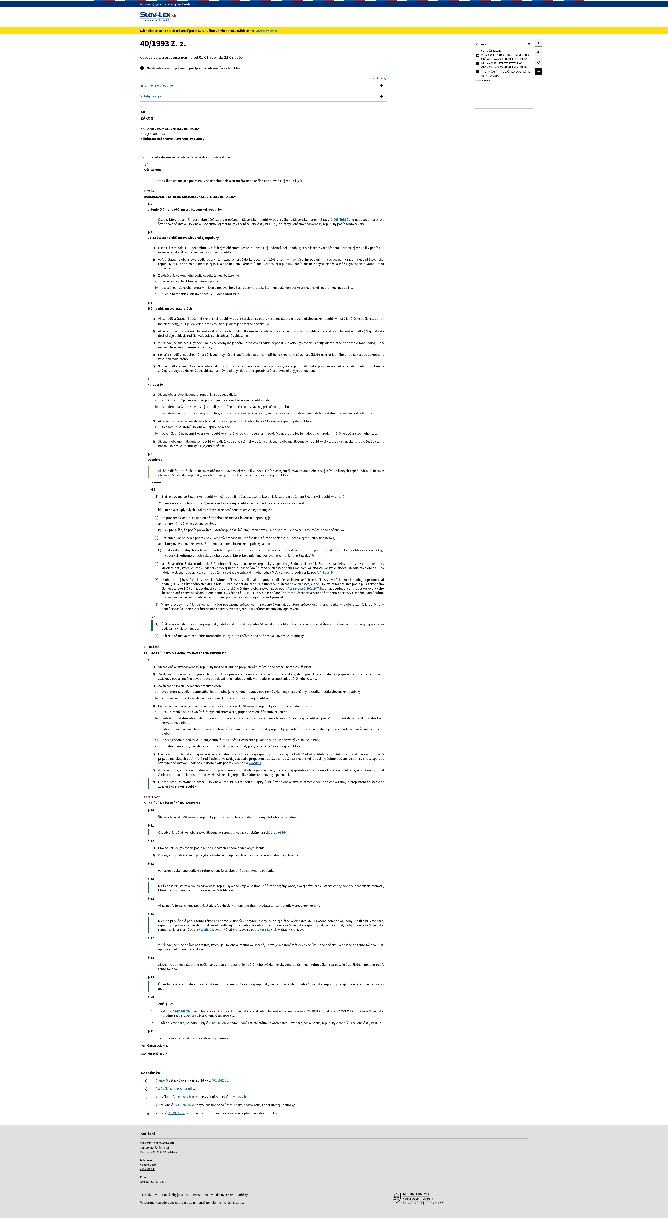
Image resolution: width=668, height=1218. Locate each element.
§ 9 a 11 (265, 929)
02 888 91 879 (148, 1164)
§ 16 (282, 832)
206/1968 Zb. (342, 219)
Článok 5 (162, 1080)
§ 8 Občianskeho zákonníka (175, 1088)
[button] (529, 44)
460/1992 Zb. (220, 1080)
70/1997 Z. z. (176, 1113)
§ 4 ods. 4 (255, 763)
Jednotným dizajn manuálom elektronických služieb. (207, 1202)
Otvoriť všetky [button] (378, 78)
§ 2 (381, 248)
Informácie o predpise (156, 85)
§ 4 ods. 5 (326, 572)
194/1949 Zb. (181, 1011)
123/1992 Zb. (183, 1105)
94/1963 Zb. (184, 1097)
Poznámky (483, 80)
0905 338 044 (147, 1169)
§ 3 (270, 318)
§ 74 (158, 1097)
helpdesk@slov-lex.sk (153, 1182)
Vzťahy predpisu (152, 96)
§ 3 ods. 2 (209, 848)
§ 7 (158, 1105)
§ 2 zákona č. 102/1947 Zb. (306, 588)
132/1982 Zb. (238, 1097)
